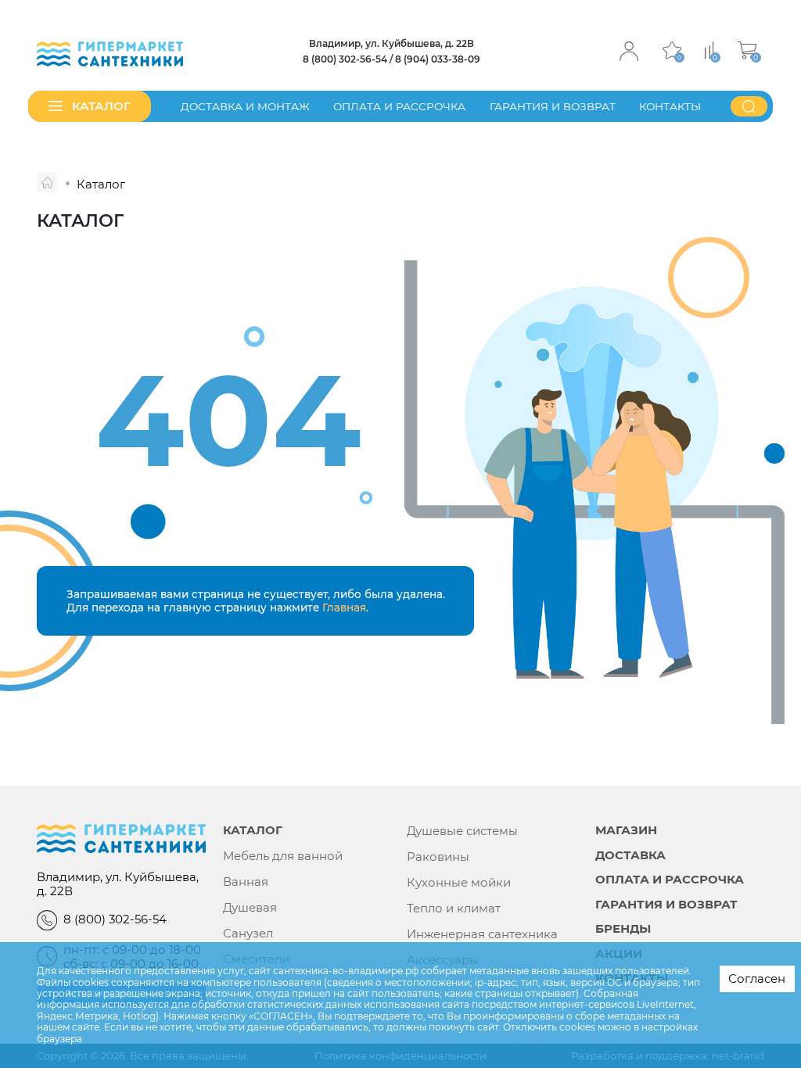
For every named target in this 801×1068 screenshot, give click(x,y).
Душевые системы (462, 831)
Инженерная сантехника (482, 934)
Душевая (250, 908)
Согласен (756, 978)
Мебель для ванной (283, 856)
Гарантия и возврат (553, 106)
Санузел (248, 933)
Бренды (623, 929)
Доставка (630, 855)
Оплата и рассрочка (399, 106)
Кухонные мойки (459, 883)
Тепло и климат (454, 908)
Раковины (438, 857)
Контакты (670, 106)
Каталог (252, 830)
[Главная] (47, 182)
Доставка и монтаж (245, 106)
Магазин (626, 830)
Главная (344, 607)
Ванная (245, 882)
